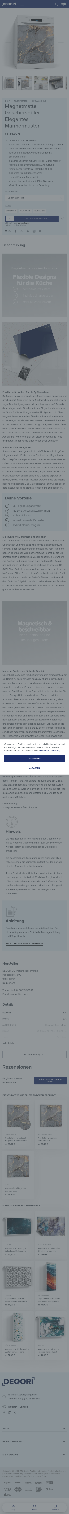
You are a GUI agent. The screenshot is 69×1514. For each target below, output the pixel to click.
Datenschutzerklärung (50, 750)
